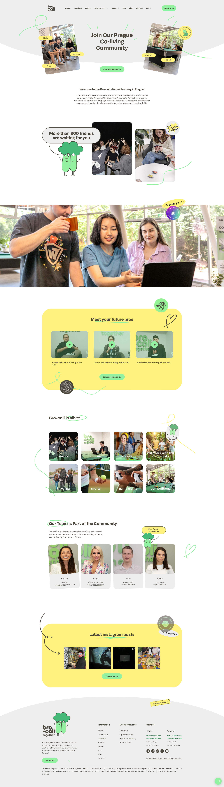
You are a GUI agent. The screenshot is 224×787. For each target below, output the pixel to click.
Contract (124, 730)
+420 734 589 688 (153, 735)
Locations (78, 8)
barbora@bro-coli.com (65, 584)
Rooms (88, 8)
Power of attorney (128, 738)
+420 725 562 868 (174, 735)
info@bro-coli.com (153, 738)
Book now (169, 8)
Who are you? (99, 8)
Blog (131, 8)
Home (67, 8)
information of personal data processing (164, 758)
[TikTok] (157, 751)
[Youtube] (167, 751)
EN (147, 8)
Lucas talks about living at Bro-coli (67, 363)
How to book (125, 742)
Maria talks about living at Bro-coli (112, 362)
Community (103, 734)
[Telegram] (148, 751)
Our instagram (112, 676)
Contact (139, 8)
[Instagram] (112, 658)
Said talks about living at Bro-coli (153, 362)
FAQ (124, 8)
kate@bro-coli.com (95, 584)
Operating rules (126, 734)
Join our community (112, 69)
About (114, 8)
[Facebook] (162, 751)
